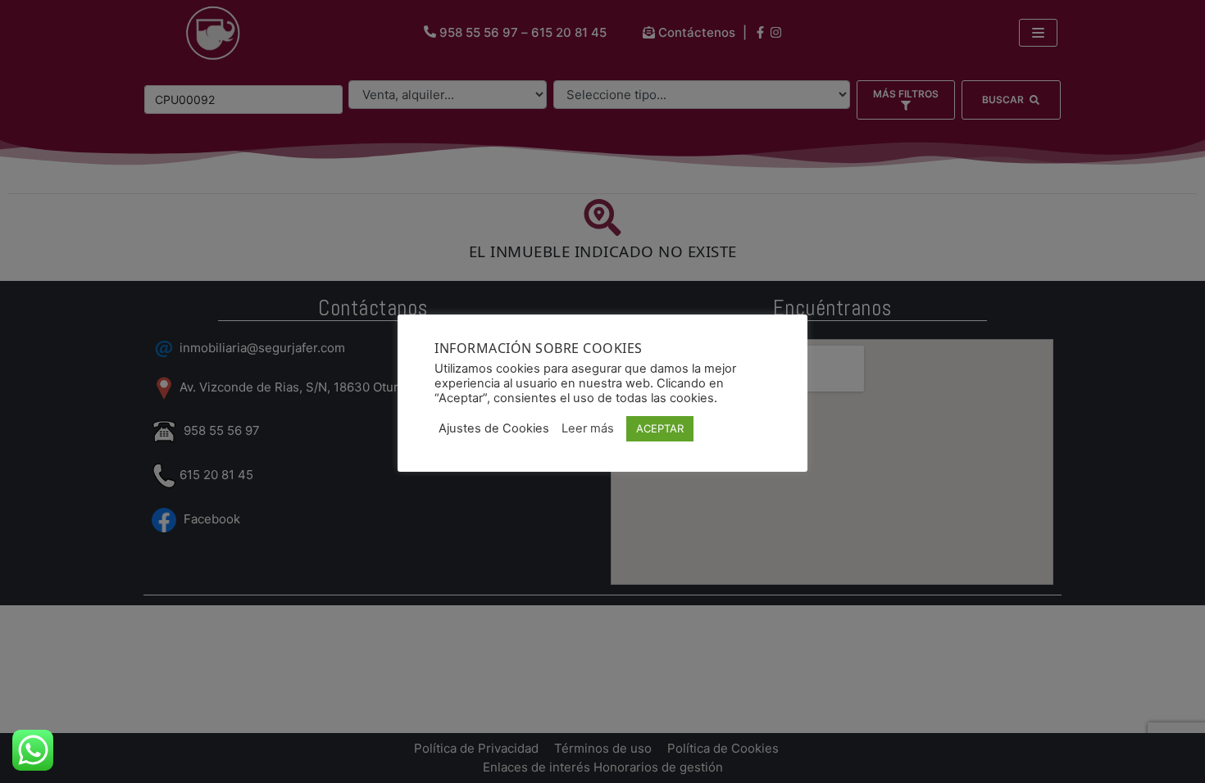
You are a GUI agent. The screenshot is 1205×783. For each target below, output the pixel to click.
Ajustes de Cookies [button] (494, 428)
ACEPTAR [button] (660, 428)
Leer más (588, 428)
